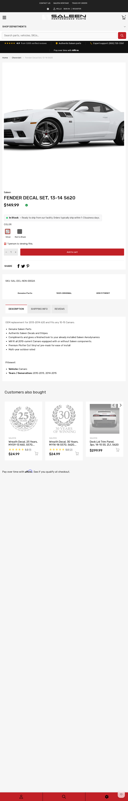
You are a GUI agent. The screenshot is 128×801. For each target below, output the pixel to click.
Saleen (7, 192)
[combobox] (59, 35)
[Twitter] (23, 266)
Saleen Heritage (61, 3)
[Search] (64, 796)
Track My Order (79, 3)
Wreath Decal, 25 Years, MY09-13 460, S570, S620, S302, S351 (23, 444)
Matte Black (19, 231)
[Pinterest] (28, 266)
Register (77, 9)
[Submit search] (122, 35)
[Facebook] (18, 266)
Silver (7, 231)
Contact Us (44, 3)
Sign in (67, 9)
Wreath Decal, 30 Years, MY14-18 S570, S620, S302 (63, 444)
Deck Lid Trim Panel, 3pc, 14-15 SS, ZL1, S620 (104, 443)
